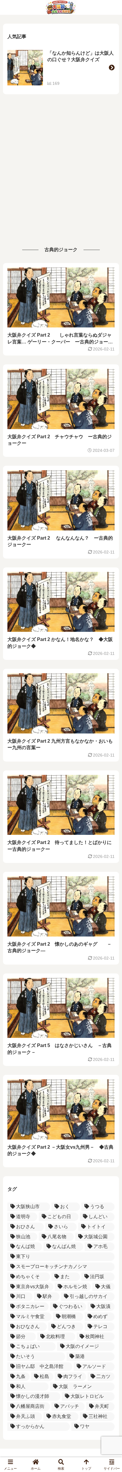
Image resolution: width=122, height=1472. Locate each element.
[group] (61, 67)
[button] (112, 68)
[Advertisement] (61, 173)
